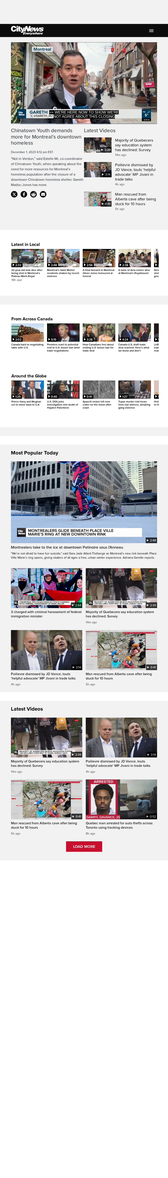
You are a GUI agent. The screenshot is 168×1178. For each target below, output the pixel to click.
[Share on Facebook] (24, 194)
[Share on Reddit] (33, 194)
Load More (84, 846)
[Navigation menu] (152, 30)
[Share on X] (14, 194)
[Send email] (43, 194)
